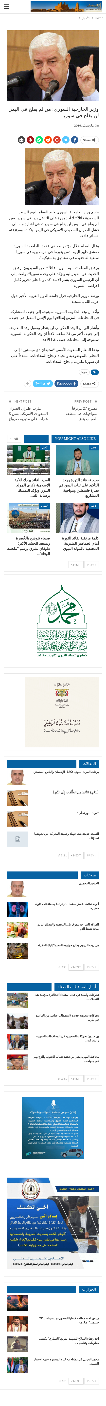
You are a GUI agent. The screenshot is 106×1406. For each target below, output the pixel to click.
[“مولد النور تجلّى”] (17, 819)
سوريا (84, 372)
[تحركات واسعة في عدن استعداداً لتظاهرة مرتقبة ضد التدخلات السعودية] (17, 1000)
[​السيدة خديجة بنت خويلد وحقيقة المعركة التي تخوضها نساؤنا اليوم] (17, 839)
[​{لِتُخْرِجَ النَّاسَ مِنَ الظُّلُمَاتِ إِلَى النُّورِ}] (17, 798)
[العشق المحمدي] (17, 889)
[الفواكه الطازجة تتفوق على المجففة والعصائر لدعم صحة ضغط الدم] (17, 930)
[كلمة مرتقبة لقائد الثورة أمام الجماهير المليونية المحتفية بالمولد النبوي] (77, 518)
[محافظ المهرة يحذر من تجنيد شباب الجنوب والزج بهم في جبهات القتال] (17, 1062)
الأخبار (93, 447)
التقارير (44, 505)
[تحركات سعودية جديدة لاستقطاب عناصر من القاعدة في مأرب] (17, 1021)
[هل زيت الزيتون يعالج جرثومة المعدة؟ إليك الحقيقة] (17, 951)
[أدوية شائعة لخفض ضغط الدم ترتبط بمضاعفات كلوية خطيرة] (17, 910)
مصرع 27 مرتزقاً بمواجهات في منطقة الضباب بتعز (81, 413)
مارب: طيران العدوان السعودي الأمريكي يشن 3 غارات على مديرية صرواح (28, 413)
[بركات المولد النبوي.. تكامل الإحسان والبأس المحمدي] (17, 777)
